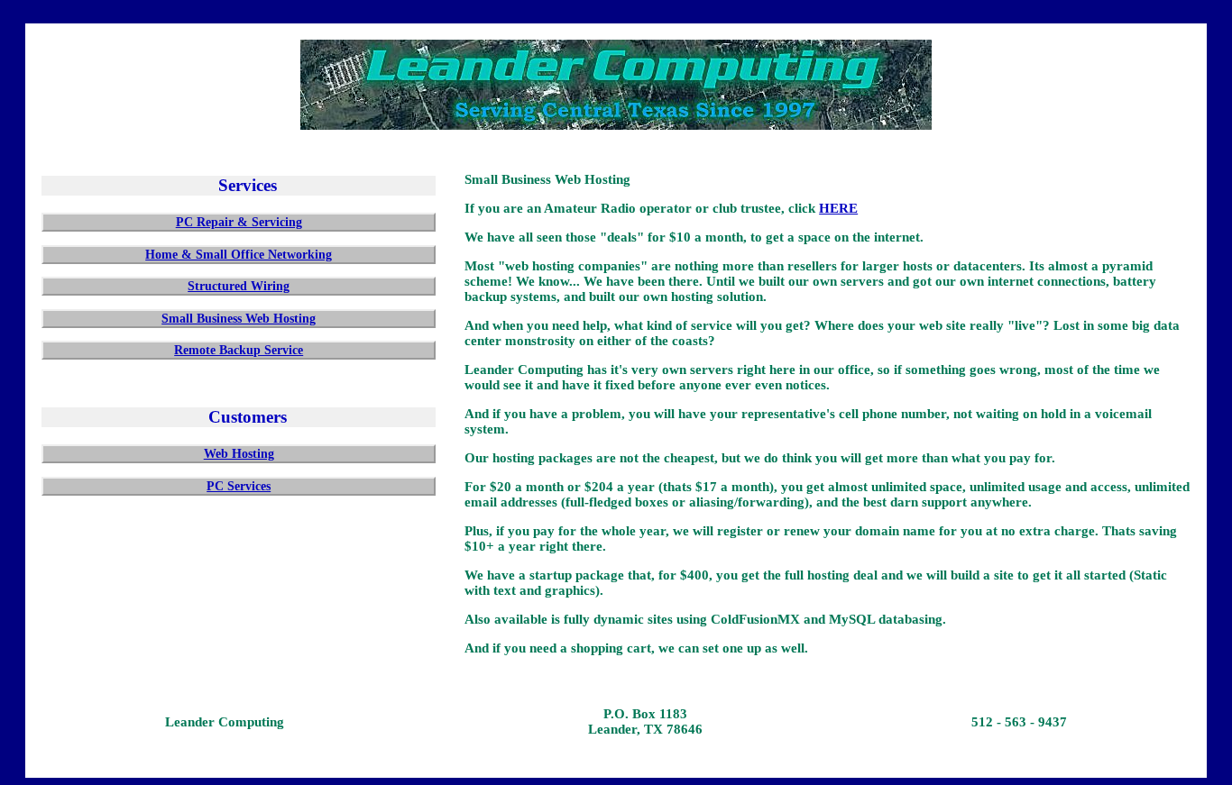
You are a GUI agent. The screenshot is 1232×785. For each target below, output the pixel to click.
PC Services (239, 486)
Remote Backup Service (238, 349)
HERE (838, 208)
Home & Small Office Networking (238, 254)
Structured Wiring (239, 285)
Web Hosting (239, 453)
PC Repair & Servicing (239, 222)
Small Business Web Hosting (238, 318)
